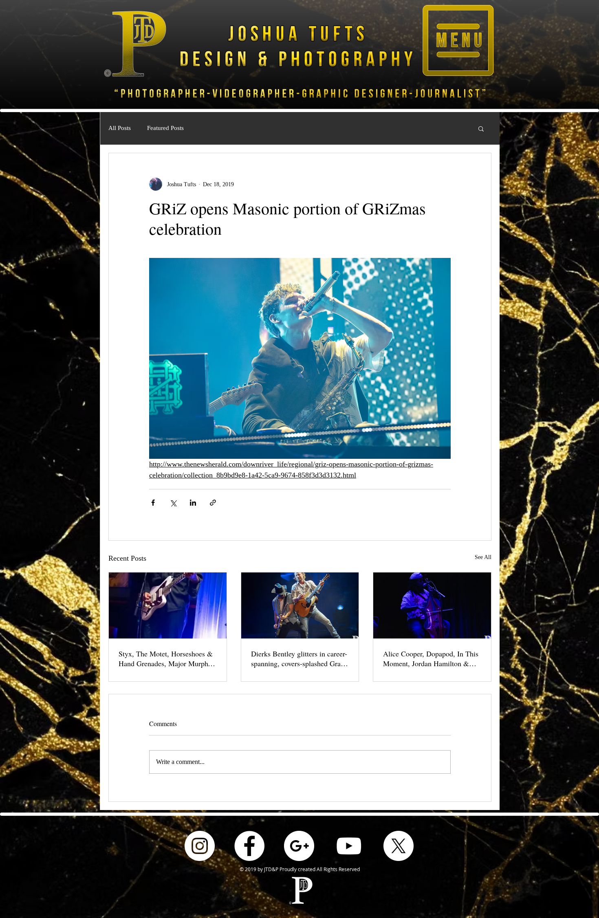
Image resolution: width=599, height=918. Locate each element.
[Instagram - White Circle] (200, 846)
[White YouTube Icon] (349, 846)
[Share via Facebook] (153, 502)
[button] (458, 40)
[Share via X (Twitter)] (173, 502)
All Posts (119, 128)
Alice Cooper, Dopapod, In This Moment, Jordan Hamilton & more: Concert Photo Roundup (430, 658)
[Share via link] (213, 502)
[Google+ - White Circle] (299, 846)
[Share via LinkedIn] (193, 502)
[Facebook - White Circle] (249, 846)
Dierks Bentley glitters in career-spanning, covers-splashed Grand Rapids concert (299, 658)
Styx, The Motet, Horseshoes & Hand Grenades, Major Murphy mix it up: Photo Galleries (166, 658)
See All (483, 557)
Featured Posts (165, 128)
